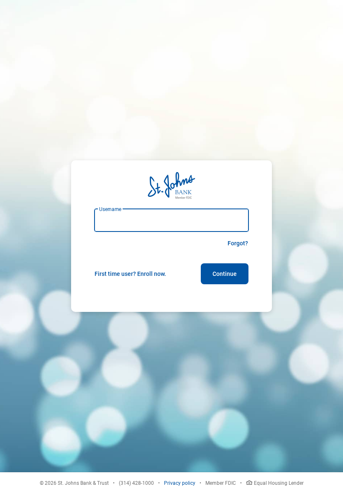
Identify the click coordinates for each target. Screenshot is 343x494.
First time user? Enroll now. (130, 273)
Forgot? (238, 243)
